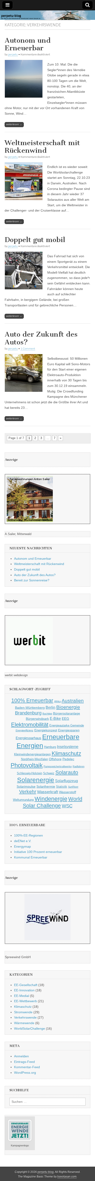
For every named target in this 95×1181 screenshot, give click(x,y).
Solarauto (66, 772)
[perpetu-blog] (47, 15)
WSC (67, 805)
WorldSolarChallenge (29, 1028)
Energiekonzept (45, 730)
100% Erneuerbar (32, 700)
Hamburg (50, 747)
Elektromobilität (29, 724)
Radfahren (78, 766)
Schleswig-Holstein (29, 773)
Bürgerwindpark (37, 719)
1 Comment (28, 348)
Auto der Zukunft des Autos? (41, 338)
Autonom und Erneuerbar (28, 44)
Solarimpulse (26, 786)
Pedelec (68, 759)
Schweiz (48, 773)
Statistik (61, 786)
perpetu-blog (46, 1172)
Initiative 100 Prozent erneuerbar (38, 852)
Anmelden (21, 1056)
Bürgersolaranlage (66, 713)
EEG (65, 719)
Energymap (22, 846)
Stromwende (23, 1012)
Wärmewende (24, 1023)
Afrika (57, 701)
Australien (73, 700)
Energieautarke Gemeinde (66, 725)
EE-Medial (21, 996)
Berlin (50, 707)
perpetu (13, 54)
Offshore (55, 759)
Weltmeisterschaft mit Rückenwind (42, 147)
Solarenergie (35, 779)
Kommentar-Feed (27, 1067)
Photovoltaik (27, 765)
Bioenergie (68, 707)
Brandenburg (28, 712)
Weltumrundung (23, 799)
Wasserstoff (67, 792)
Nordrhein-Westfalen (34, 759)
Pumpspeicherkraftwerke (58, 766)
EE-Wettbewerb (25, 1001)
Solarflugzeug (66, 781)
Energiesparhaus (28, 738)
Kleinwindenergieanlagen (32, 754)
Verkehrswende (25, 1017)
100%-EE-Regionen (28, 835)
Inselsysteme (67, 746)
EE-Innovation (24, 990)
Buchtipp (47, 713)
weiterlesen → (14, 124)
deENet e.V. (22, 841)
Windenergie (51, 798)
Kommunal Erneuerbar (30, 857)
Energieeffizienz (24, 730)
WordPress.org (25, 1072)
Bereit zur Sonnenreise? (31, 580)
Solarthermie (45, 786)
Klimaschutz (66, 753)
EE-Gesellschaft (25, 985)
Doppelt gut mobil (35, 240)
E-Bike (55, 718)
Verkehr (27, 791)
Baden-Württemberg (30, 707)
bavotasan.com (67, 1176)
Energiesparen (69, 730)
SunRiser (73, 786)
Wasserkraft (47, 792)
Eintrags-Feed (24, 1062)
